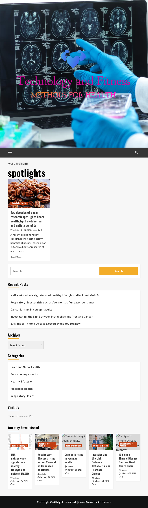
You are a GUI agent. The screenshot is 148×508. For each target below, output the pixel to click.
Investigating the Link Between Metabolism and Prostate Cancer (51, 316)
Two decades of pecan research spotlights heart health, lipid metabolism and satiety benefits (27, 219)
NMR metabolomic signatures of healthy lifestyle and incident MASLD (54, 295)
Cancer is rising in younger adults (31, 309)
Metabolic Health (19, 203)
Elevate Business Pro (20, 416)
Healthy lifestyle (21, 381)
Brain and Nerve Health (25, 367)
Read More (15, 257)
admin (16, 230)
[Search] (136, 152)
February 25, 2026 (20, 481)
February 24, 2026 (47, 477)
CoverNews (85, 502)
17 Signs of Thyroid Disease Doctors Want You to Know (45, 323)
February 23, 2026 (30, 229)
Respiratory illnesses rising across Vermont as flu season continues (52, 302)
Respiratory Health (22, 396)
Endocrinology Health (24, 374)
